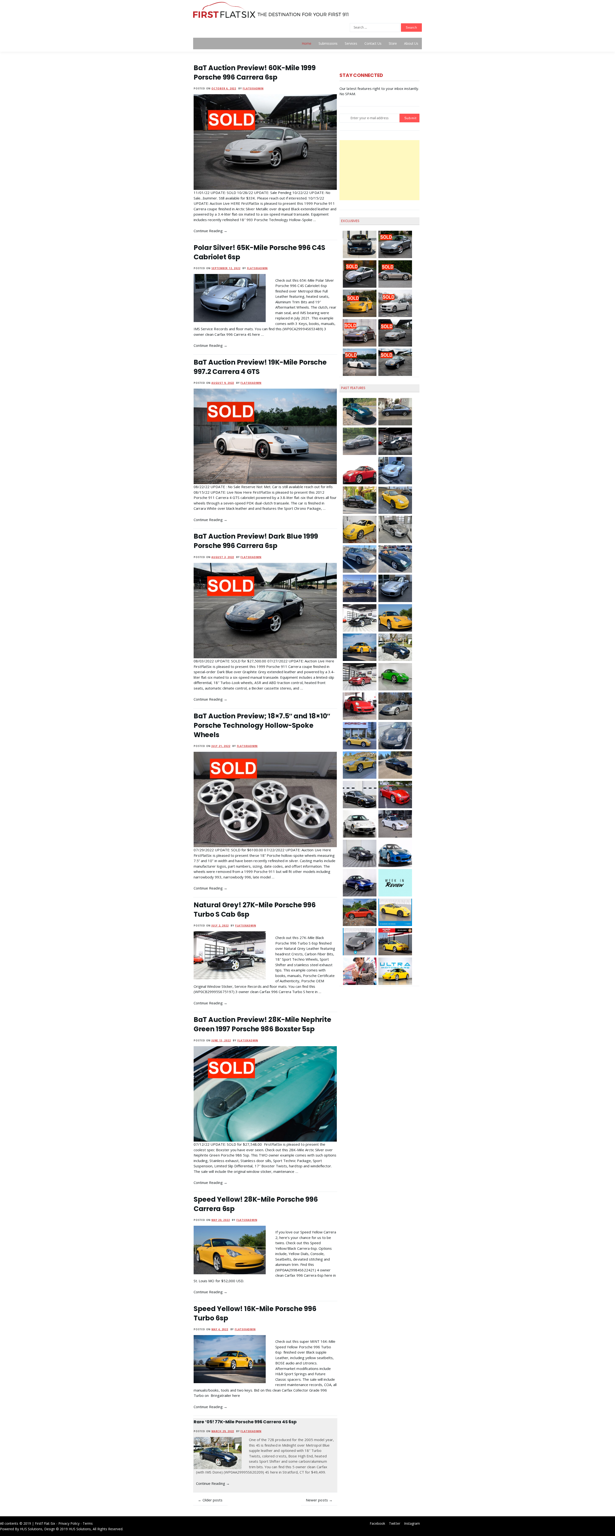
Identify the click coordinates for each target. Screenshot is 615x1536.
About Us (411, 43)
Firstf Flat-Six (45, 1523)
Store (393, 43)
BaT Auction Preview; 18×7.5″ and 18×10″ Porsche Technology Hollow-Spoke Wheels (262, 725)
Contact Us (372, 43)
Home (306, 43)
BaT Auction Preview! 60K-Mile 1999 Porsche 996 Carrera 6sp (254, 72)
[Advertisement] (379, 170)
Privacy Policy (69, 1523)
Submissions (328, 43)
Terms (88, 1523)
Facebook (377, 1523)
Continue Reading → (210, 230)
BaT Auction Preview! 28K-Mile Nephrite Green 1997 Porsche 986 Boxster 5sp (262, 1024)
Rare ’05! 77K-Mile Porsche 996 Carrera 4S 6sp (245, 1422)
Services (351, 43)
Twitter (394, 1523)
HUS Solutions (31, 1529)
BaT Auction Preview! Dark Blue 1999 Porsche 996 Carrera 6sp (256, 541)
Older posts (212, 1500)
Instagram (412, 1523)
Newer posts (317, 1500)
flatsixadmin (253, 88)
